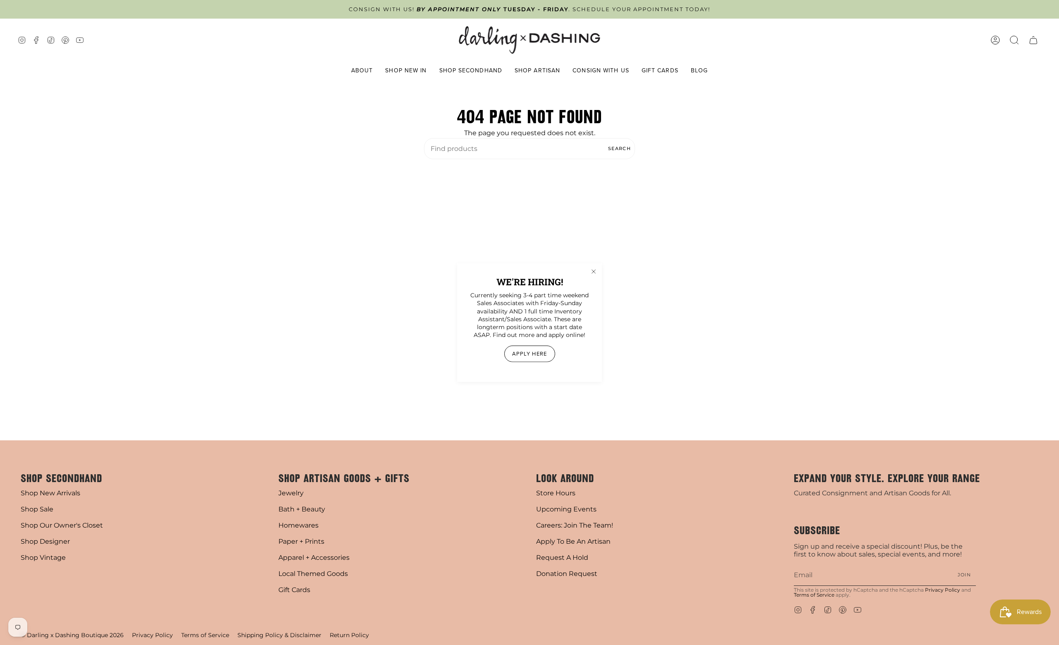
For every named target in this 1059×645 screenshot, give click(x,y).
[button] (362, 71)
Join (964, 575)
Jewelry (291, 493)
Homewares (298, 525)
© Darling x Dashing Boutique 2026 (72, 635)
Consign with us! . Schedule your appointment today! (529, 9)
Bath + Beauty (301, 509)
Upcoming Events (566, 509)
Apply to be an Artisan (573, 541)
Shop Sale (37, 509)
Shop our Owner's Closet (62, 525)
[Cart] (1033, 40)
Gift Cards (294, 590)
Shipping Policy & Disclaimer (279, 635)
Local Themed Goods (313, 574)
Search (619, 148)
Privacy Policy (942, 590)
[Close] (593, 272)
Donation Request (566, 574)
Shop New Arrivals (50, 493)
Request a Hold (562, 557)
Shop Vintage (43, 557)
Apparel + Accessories (314, 557)
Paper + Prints (301, 541)
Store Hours (555, 493)
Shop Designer (45, 541)
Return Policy (349, 635)
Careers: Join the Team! (574, 525)
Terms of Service (814, 595)
